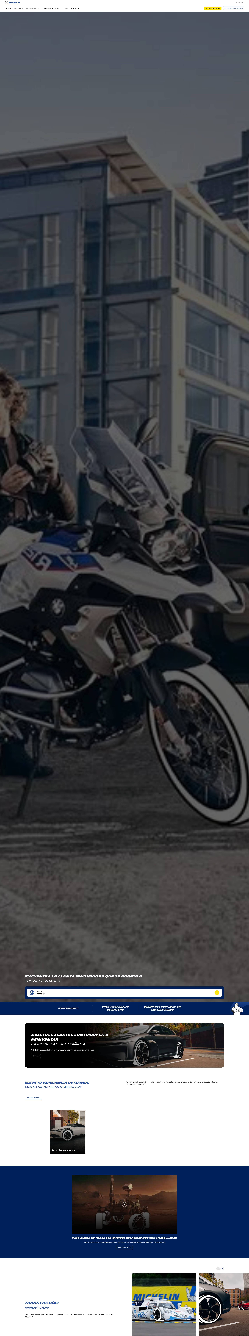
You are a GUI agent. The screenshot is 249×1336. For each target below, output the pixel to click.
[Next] (222, 1268)
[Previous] (218, 1268)
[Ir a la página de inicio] (12, 2)
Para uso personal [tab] (33, 1097)
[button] (124, 993)
